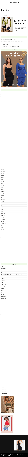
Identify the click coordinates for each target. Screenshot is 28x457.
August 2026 (3, 92)
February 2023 (3, 165)
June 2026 (2, 96)
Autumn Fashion (3, 268)
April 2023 (2, 161)
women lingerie (3, 391)
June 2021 (2, 205)
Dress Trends (3, 294)
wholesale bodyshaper (4, 381)
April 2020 (2, 233)
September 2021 (3, 199)
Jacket (2, 314)
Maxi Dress (2, 320)
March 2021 (2, 211)
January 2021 (3, 215)
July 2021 (2, 203)
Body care (2, 276)
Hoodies (2, 312)
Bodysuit (2, 282)
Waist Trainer (3, 373)
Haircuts (2, 308)
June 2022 (2, 181)
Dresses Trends (3, 296)
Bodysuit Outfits (3, 284)
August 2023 (3, 153)
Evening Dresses (3, 298)
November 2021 (3, 195)
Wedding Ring (3, 379)
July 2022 (2, 179)
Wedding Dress (3, 377)
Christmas (2, 288)
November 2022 (3, 171)
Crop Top (2, 292)
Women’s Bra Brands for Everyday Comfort (7, 44)
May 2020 (2, 231)
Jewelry (2, 316)
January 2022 (3, 191)
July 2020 (2, 227)
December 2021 (3, 193)
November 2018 (3, 245)
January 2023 (3, 167)
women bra (2, 387)
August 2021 (2, 201)
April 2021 (2, 209)
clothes (2, 290)
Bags (1, 270)
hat (1, 310)
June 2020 (2, 229)
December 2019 (3, 239)
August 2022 (3, 177)
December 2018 (3, 243)
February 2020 (3, 235)
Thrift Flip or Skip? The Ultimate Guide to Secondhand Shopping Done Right (11, 46)
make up (2, 318)
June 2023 (2, 157)
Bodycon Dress (3, 280)
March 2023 (2, 163)
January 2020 (3, 237)
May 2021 (2, 207)
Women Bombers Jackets (4, 385)
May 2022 (2, 183)
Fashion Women (3, 304)
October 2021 (3, 197)
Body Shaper (3, 278)
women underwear (4, 393)
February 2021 (3, 213)
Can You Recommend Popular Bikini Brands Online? (8, 39)
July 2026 (2, 94)
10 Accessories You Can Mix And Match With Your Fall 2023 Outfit (20, 22)
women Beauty (3, 383)
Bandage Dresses (3, 272)
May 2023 (2, 159)
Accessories (3, 266)
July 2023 (2, 155)
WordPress (10, 455)
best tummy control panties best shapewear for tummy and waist (11, 274)
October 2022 (3, 173)
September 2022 (3, 175)
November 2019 (3, 241)
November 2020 (3, 219)
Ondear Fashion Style (14, 2)
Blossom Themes (3, 455)
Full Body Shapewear (4, 306)
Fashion (2, 300)
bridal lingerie (3, 286)
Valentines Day (3, 371)
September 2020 (3, 223)
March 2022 (2, 187)
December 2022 (3, 169)
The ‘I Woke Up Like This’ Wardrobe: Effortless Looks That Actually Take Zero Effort (12, 41)
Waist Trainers (3, 375)
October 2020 (3, 221)
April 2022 (2, 185)
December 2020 (3, 217)
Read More (16, 30)
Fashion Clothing (3, 302)
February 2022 (3, 189)
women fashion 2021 (4, 389)
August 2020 (3, 225)
